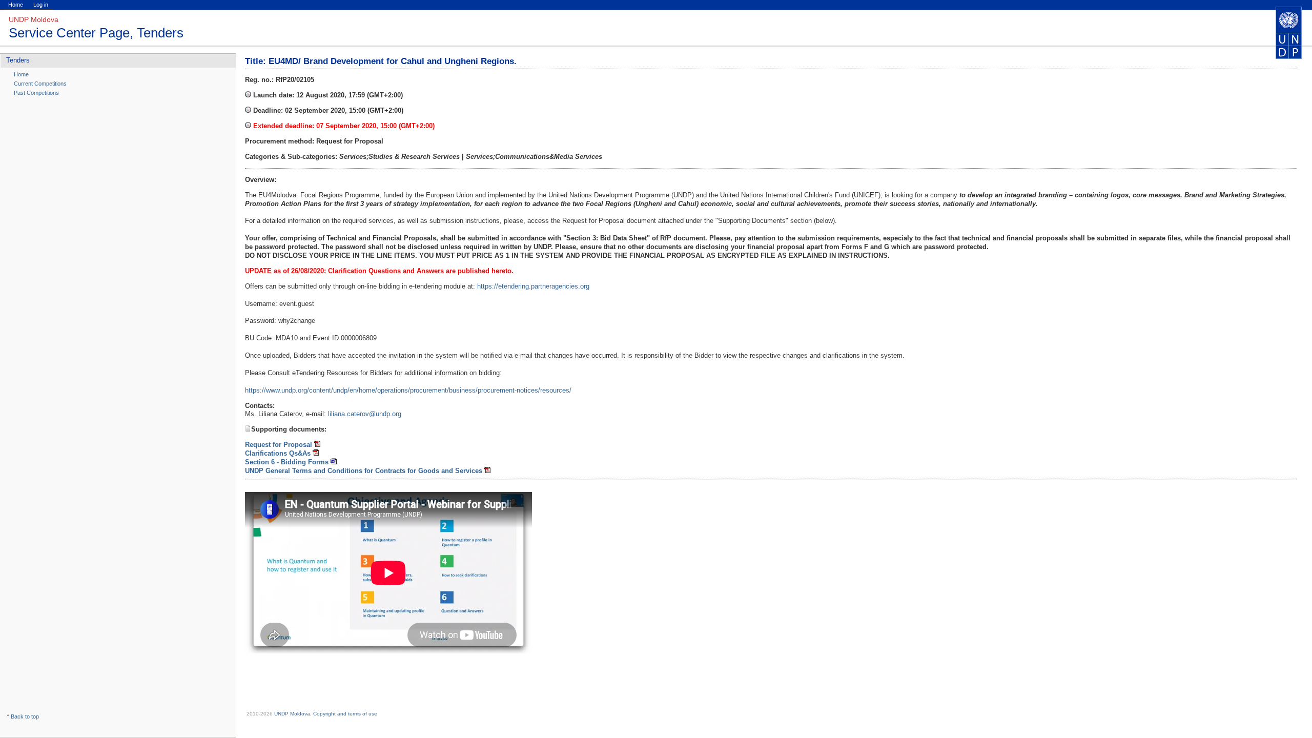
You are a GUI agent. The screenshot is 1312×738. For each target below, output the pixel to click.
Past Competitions (36, 93)
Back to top (25, 716)
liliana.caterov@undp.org (364, 414)
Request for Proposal (278, 444)
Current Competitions (40, 83)
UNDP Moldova (292, 713)
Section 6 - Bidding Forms (287, 462)
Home (15, 5)
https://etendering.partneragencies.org (533, 286)
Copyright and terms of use (345, 713)
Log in (40, 5)
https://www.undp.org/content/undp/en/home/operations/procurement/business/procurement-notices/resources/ (408, 390)
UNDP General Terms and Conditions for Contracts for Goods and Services (363, 471)
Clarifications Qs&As (278, 453)
